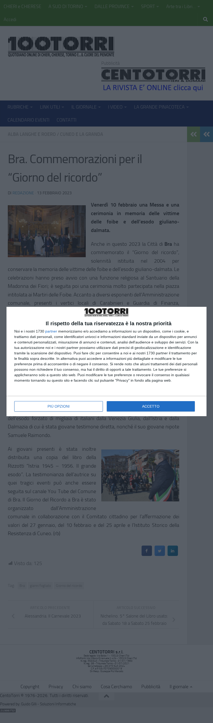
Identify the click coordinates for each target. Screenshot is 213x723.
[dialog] (106, 361)
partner (51, 331)
